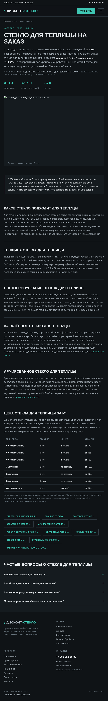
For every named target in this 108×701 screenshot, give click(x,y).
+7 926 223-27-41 (64, 661)
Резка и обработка (65, 639)
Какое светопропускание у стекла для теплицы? (32, 592)
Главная (7, 21)
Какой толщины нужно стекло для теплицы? (30, 583)
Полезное (8, 673)
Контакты (8, 681)
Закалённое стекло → (19, 524)
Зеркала (60, 631)
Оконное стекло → (55, 516)
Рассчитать (86, 11)
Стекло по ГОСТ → (86, 532)
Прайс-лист (9, 669)
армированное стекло (27, 397)
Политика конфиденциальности (17, 695)
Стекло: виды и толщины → (22, 516)
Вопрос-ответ (10, 677)
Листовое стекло (64, 626)
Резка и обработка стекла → (23, 532)
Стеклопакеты (63, 635)
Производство (11, 660)
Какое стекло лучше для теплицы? (24, 574)
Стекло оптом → (16, 540)
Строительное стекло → (45, 540)
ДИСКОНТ (22, 11)
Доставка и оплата (13, 664)
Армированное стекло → (52, 524)
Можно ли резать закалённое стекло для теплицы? (34, 601)
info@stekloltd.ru (63, 665)
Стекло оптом (62, 643)
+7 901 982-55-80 (96, 3)
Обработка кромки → (57, 532)
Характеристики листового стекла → (27, 548)
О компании (10, 656)
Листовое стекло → (84, 516)
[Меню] (101, 11)
